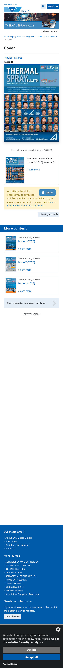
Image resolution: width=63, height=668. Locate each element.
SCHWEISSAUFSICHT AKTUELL (21, 576)
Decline (31, 649)
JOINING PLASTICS (15, 568)
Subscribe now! (12, 616)
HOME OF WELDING (16, 579)
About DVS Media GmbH (18, 537)
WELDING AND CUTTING (18, 565)
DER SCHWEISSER (14, 586)
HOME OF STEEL (14, 583)
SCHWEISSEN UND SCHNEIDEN (22, 561)
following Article (47, 214)
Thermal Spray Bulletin (13, 36)
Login (49, 192)
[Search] (43, 6)
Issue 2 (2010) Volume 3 (47, 36)
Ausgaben (30, 36)
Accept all (31, 657)
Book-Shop (11, 541)
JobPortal (10, 548)
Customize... (10, 663)
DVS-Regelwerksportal (17, 545)
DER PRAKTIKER (13, 572)
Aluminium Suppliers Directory (22, 594)
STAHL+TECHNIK (14, 590)
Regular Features (13, 57)
